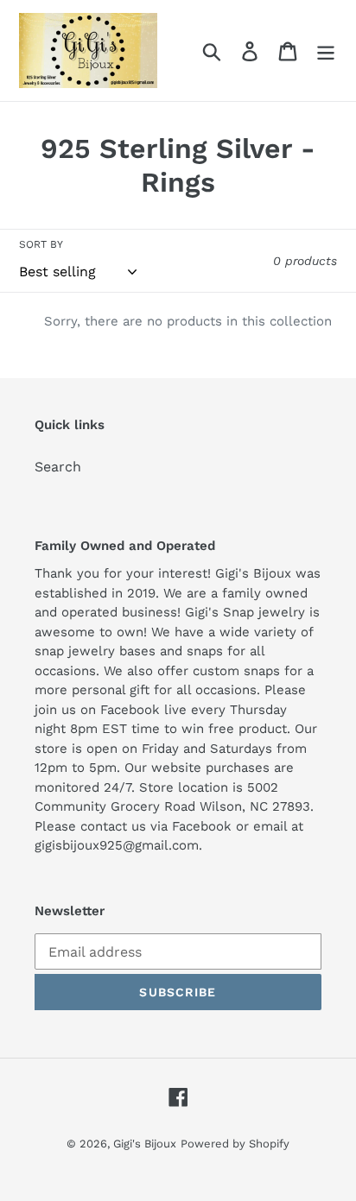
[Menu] (326, 50)
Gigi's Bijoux (144, 1143)
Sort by (41, 244)
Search (58, 466)
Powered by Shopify (235, 1143)
